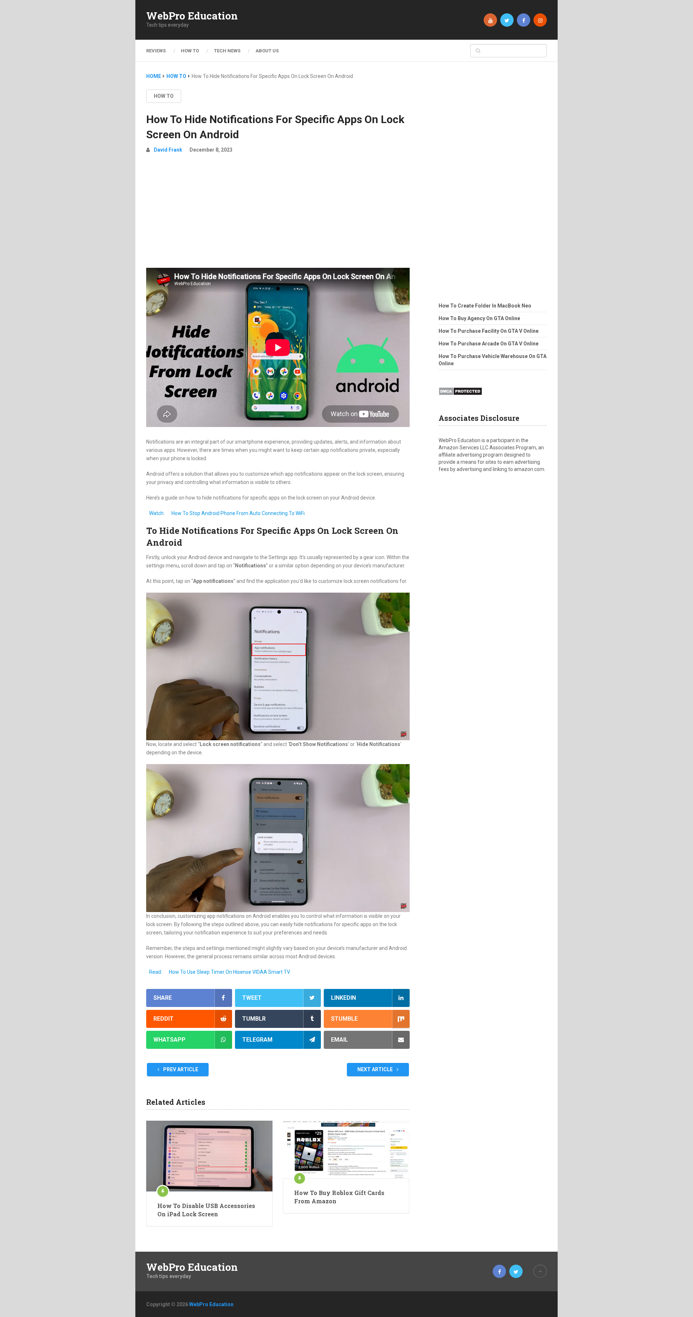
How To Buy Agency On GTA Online (479, 318)
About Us (267, 50)
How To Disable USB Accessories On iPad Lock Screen (206, 1209)
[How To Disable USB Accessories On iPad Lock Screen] (209, 1156)
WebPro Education (192, 16)
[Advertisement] (278, 213)
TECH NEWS (227, 50)
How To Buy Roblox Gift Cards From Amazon (339, 1196)
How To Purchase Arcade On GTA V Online (489, 343)
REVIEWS (156, 50)
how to (164, 96)
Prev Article (180, 1069)
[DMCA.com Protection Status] (460, 397)
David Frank (168, 150)
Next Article (375, 1069)
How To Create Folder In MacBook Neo (485, 306)
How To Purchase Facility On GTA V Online (489, 331)
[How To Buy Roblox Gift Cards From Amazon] (346, 1149)
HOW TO (190, 50)
